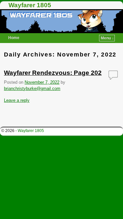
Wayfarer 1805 (30, 5)
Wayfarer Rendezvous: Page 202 (53, 72)
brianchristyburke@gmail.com (32, 88)
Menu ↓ (107, 38)
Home (13, 37)
